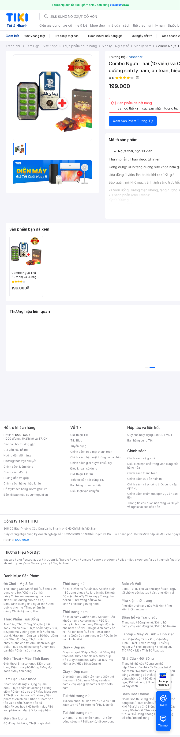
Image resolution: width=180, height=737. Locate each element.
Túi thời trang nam (77, 713)
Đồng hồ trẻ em (165, 626)
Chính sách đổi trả (15, 472)
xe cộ (67, 25)
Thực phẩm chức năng (26, 688)
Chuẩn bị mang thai (25, 611)
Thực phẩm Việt (38, 628)
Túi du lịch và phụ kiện (145, 589)
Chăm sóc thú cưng (135, 699)
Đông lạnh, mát (32, 632)
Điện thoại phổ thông (25, 667)
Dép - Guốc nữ (92, 652)
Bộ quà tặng (141, 717)
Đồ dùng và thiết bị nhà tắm (149, 674)
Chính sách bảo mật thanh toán (91, 451)
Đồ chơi (45, 589)
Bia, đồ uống (18, 639)
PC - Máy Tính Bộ (140, 650)
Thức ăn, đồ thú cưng (25, 646)
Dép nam (84, 680)
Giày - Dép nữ (74, 647)
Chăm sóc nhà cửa (28, 650)
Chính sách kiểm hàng (18, 466)
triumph (164, 559)
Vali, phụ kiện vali (163, 592)
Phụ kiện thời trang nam (147, 607)
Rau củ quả (18, 628)
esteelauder (32, 559)
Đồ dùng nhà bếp (15, 723)
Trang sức (128, 622)
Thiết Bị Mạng (144, 646)
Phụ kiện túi (105, 704)
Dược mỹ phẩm (41, 710)
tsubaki (64, 563)
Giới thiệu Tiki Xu (81, 474)
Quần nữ (91, 589)
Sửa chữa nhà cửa (141, 667)
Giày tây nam (92, 676)
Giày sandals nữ (86, 656)
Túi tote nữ (87, 704)
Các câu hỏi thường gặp (19, 444)
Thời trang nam (75, 612)
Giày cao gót (71, 652)
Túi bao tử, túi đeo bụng (98, 721)
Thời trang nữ (74, 584)
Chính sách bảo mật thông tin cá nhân (95, 457)
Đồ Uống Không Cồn (146, 714)
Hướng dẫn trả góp (16, 478)
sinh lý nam (156, 25)
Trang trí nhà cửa (133, 663)
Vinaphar (135, 57)
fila (54, 563)
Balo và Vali (131, 584)
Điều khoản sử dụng (83, 468)
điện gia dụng (49, 25)
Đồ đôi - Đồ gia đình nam (92, 628)
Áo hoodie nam (81, 624)
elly (122, 559)
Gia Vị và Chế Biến (141, 706)
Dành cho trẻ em (23, 643)
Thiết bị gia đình (40, 723)
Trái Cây (9, 624)
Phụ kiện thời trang (137, 600)
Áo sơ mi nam (89, 620)
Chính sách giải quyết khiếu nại (91, 463)
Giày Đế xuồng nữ (89, 663)
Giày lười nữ (97, 660)
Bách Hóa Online (135, 694)
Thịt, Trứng (24, 624)
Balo (125, 589)
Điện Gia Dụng (15, 718)
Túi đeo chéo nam (86, 717)
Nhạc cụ (153, 682)
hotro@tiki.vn (38, 489)
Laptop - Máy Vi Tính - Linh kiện (148, 634)
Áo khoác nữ (94, 592)
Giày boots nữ (78, 660)
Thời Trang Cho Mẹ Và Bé (21, 589)
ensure (86, 559)
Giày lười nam (72, 676)
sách (126, 25)
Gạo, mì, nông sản (25, 635)
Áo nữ (66, 589)
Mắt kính (158, 605)
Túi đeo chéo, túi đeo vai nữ (81, 701)
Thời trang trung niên (85, 603)
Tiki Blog (76, 440)
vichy (46, 563)
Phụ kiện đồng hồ (141, 626)
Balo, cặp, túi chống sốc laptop (149, 590)
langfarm (24, 563)
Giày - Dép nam (75, 671)
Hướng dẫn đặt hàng (17, 455)
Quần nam (89, 617)
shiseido (9, 563)
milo (130, 559)
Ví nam (67, 717)
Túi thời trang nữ (76, 696)
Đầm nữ (78, 589)
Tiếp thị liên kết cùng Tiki (87, 479)
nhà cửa (114, 25)
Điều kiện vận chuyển (84, 491)
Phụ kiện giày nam (83, 684)
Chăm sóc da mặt (15, 684)
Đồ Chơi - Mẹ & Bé (18, 584)
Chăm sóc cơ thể (23, 691)
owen (75, 559)
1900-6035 (22, 435)
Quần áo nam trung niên (87, 635)
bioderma (110, 559)
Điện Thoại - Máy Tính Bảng (26, 658)
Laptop (159, 650)
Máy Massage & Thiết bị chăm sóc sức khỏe (30, 693)
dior (19, 559)
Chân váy (91, 596)
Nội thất (141, 671)
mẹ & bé (81, 25)
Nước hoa (18, 706)
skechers (141, 559)
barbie (64, 559)
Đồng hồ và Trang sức (139, 617)
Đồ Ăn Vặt (136, 710)
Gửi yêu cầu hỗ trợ (16, 450)
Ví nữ (105, 701)
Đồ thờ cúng (137, 682)
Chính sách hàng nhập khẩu (22, 483)
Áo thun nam (71, 617)
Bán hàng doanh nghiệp (86, 485)
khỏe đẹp (97, 25)
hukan (36, 563)
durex (97, 559)
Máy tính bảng (22, 671)
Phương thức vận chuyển (20, 461)
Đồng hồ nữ (145, 622)
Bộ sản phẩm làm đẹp (28, 708)
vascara (9, 559)
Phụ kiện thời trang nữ (136, 605)
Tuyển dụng (78, 446)
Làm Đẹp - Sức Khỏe (20, 679)
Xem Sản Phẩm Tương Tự (133, 121)
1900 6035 (22, 539)
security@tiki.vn (37, 494)
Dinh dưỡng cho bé (24, 600)
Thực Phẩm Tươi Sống (21, 619)
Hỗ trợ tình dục (37, 706)
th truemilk (51, 559)
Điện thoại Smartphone (19, 663)
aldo (153, 559)
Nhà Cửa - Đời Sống (138, 658)
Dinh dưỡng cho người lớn (28, 603)
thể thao (139, 25)
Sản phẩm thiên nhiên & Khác (27, 697)
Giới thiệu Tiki (79, 435)
